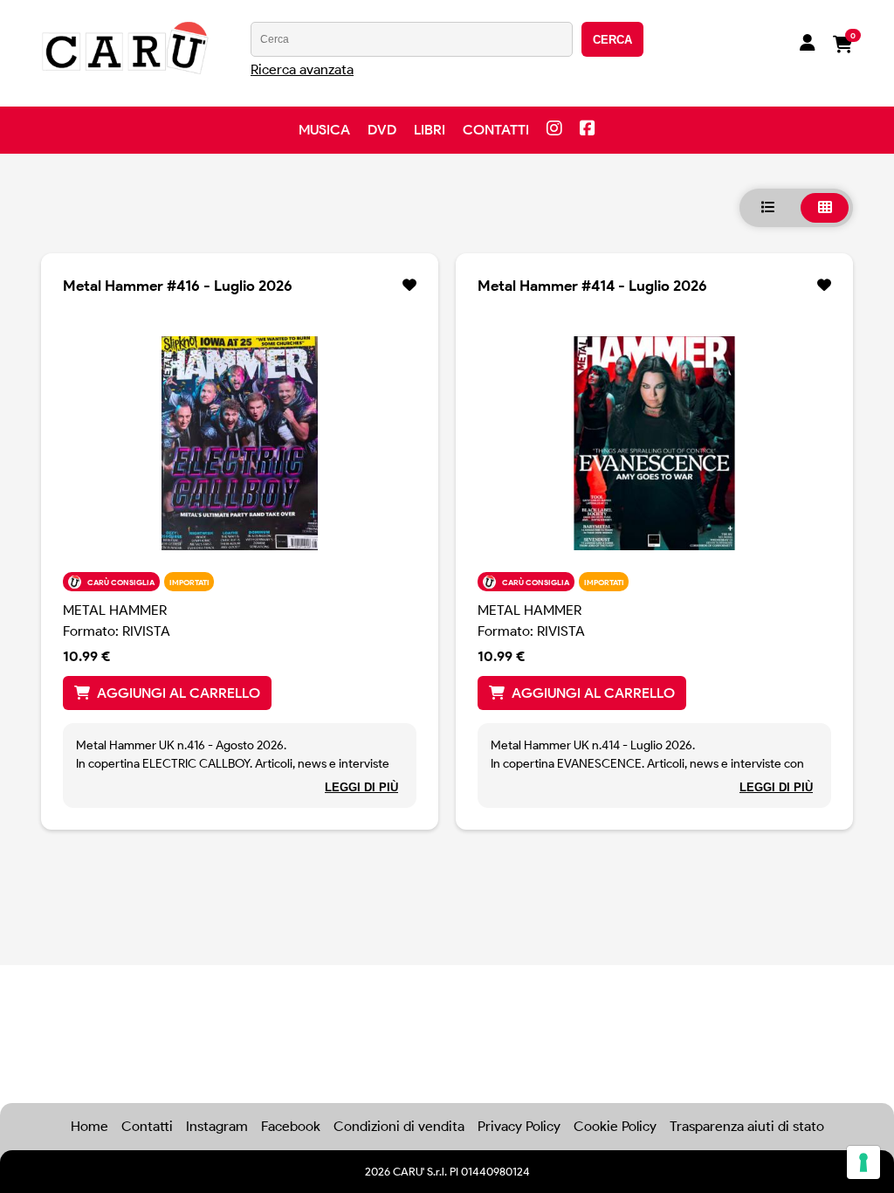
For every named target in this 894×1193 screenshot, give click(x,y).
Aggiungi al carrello (178, 693)
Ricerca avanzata (302, 69)
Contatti (496, 129)
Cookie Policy (615, 1126)
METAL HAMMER (115, 610)
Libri (429, 129)
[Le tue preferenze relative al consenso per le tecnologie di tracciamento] (863, 1162)
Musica (324, 129)
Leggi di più (361, 787)
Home (89, 1126)
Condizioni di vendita (399, 1126)
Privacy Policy (519, 1126)
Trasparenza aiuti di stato (747, 1126)
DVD (382, 129)
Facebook (290, 1126)
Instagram (217, 1126)
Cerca (612, 39)
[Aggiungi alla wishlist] (409, 285)
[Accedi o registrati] (807, 44)
